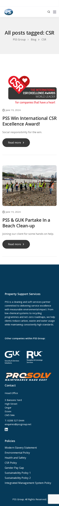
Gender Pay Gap (14, 467)
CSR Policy (11, 462)
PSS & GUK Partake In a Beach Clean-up (26, 223)
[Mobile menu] (54, 12)
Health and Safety (15, 457)
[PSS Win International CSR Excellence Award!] (29, 87)
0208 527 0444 (15, 420)
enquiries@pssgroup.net (18, 424)
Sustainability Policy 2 (18, 478)
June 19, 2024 (13, 110)
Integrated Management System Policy (28, 483)
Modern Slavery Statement (21, 447)
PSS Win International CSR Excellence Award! (29, 121)
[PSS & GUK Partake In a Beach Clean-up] (29, 187)
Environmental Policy (17, 452)
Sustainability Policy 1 (18, 473)
